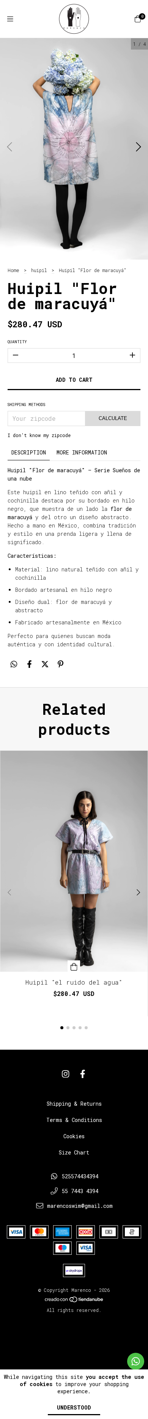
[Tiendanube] (74, 1301)
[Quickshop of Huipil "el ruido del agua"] (74, 966)
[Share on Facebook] (29, 664)
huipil (39, 270)
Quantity (17, 341)
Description (28, 452)
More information (82, 452)
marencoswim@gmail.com (80, 1205)
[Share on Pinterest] (60, 664)
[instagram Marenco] (65, 1074)
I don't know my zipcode (39, 435)
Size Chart (74, 1152)
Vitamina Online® (74, 1324)
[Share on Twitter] (45, 664)
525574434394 (80, 1176)
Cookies (74, 1136)
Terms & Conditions (74, 1119)
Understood (74, 1407)
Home (13, 270)
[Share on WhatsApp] (14, 664)
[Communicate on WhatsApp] (135, 1361)
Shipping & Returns (74, 1103)
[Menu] (10, 19)
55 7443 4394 (80, 1191)
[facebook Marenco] (83, 1074)
